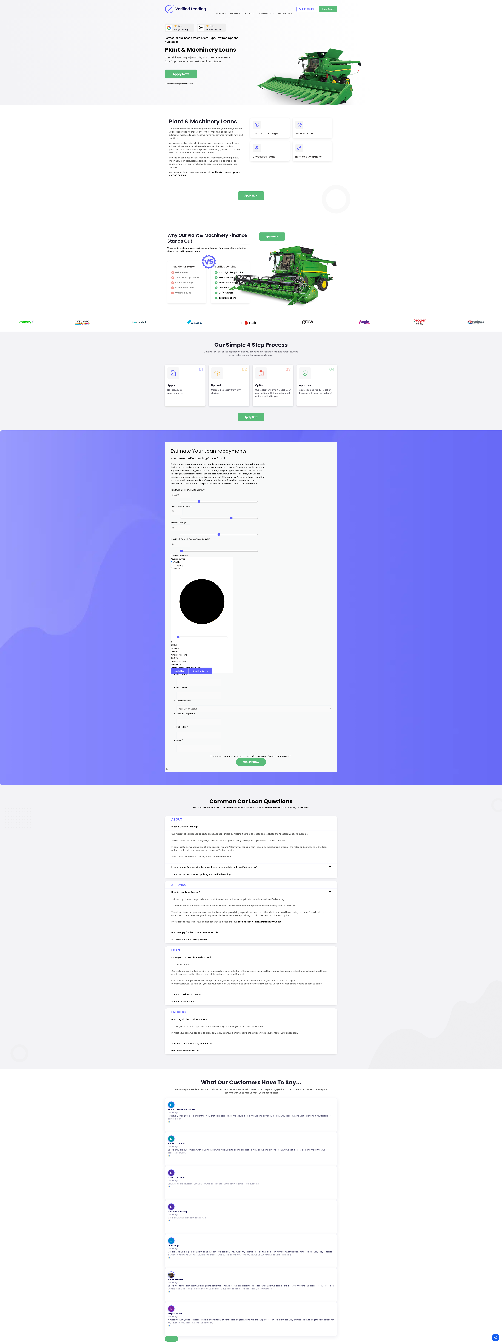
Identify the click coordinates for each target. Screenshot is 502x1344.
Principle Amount (179, 654)
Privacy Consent (233, 756)
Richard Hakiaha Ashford (181, 1109)
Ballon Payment (180, 555)
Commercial (265, 13)
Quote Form (273, 756)
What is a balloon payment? (186, 994)
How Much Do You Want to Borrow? (188, 489)
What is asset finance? (183, 1001)
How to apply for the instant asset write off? (194, 932)
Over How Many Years (181, 506)
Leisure (248, 13)
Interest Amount (179, 661)
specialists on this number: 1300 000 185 (259, 921)
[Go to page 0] (171, 1339)
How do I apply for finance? (185, 892)
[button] (251, 826)
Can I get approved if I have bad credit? (192, 957)
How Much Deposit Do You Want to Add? (190, 539)
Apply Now (180, 671)
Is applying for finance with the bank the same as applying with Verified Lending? (214, 867)
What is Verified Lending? (184, 826)
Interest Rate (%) (179, 522)
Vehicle (220, 13)
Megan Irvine (175, 1313)
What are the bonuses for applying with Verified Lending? (201, 874)
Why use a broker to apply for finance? (191, 1043)
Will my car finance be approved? (189, 939)
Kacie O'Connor (176, 1143)
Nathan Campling (177, 1211)
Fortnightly (178, 565)
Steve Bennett (175, 1279)
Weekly (176, 562)
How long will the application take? (189, 1019)
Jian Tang (173, 1245)
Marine (234, 13)
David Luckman (176, 1177)
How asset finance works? (185, 1050)
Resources (284, 13)
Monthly (176, 568)
